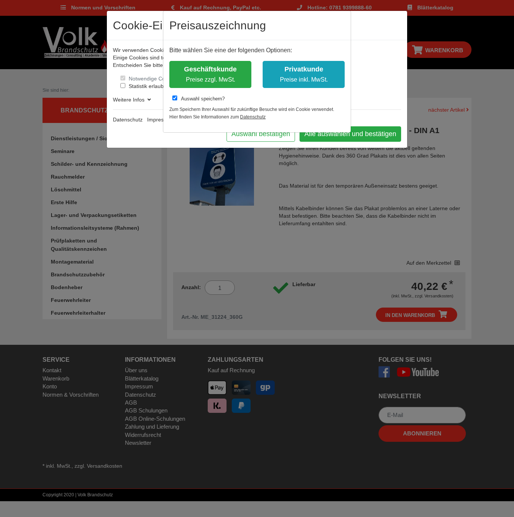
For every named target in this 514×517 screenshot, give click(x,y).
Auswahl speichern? (203, 99)
